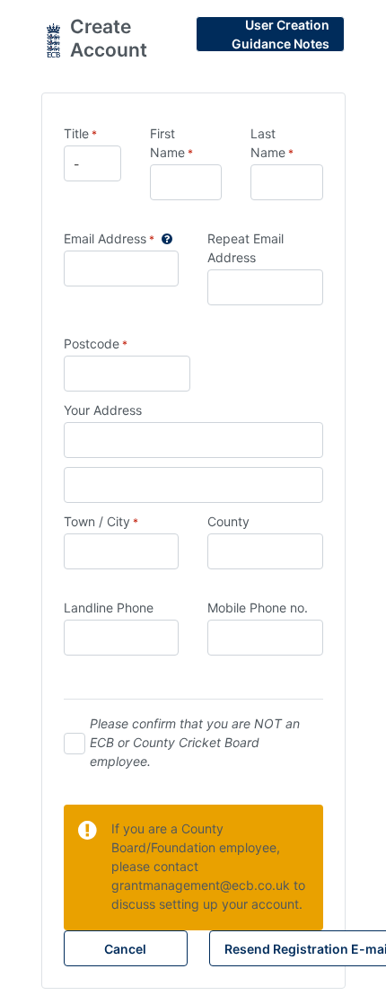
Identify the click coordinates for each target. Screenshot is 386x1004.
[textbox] (127, 374)
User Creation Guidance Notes (280, 34)
